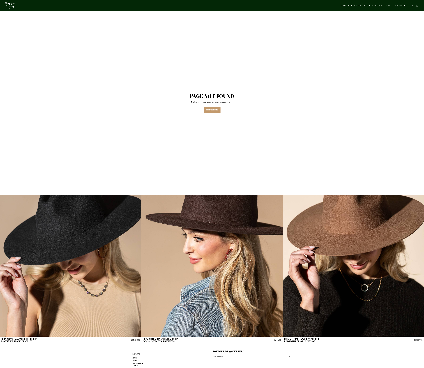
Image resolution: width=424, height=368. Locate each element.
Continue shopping (212, 110)
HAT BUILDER (137, 363)
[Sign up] (290, 356)
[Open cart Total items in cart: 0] (417, 5)
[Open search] (407, 5)
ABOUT (135, 366)
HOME (134, 358)
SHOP (134, 360)
